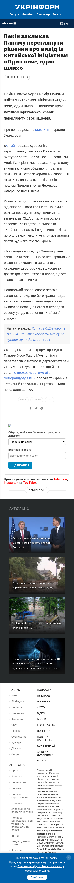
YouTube (29, 482)
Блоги (41, 719)
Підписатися (20, 465)
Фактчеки (17, 718)
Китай (11, 146)
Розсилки (17, 850)
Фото (41, 707)
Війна (14, 695)
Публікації (44, 695)
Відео (41, 713)
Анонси (57, 14)
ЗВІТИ (15, 835)
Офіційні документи (45, 753)
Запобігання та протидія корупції (22, 810)
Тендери (16, 802)
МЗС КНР (42, 130)
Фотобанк (28, 14)
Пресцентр (43, 14)
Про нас (16, 770)
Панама (36, 399)
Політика (16, 707)
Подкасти (44, 689)
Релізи (41, 760)
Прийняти (37, 877)
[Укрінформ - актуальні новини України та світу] (37, 7)
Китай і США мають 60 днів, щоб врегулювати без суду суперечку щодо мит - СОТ (36, 334)
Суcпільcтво (18, 736)
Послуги (14, 14)
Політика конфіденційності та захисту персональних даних (22, 823)
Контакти (16, 776)
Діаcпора (17, 748)
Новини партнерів (44, 738)
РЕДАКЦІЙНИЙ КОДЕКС (20, 843)
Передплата (19, 782)
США (49, 399)
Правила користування (19, 795)
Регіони (15, 730)
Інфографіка (46, 725)
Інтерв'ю (43, 701)
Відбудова (17, 701)
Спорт (15, 754)
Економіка (17, 713)
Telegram (60, 479)
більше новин (37, 490)
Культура (16, 742)
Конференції (46, 745)
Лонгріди (43, 730)
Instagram (11, 482)
